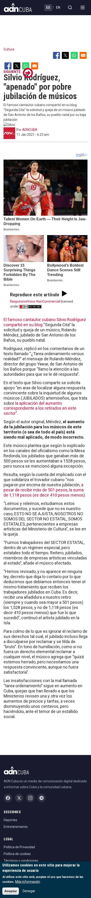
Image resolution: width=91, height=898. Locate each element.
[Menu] (82, 7)
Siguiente (12, 72)
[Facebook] (8, 798)
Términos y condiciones (21, 860)
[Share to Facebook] (56, 55)
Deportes (10, 820)
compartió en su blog (23, 324)
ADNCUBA (29, 130)
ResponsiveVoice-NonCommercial (35, 301)
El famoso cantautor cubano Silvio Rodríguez (45, 319)
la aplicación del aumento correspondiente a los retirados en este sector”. (40, 408)
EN (58, 7)
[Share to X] (65, 55)
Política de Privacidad (19, 847)
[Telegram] (41, 798)
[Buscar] (70, 7)
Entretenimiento (16, 827)
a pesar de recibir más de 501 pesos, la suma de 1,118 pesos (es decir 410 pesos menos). (45, 489)
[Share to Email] (83, 55)
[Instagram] (30, 798)
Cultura (9, 49)
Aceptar (10, 891)
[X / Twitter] (19, 798)
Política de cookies (17, 854)
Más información (27, 882)
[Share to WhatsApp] (74, 55)
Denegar (29, 891)
